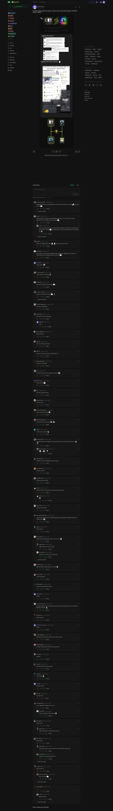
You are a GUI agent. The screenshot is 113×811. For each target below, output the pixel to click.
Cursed (95, 75)
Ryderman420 (39, 458)
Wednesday (94, 63)
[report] (76, 151)
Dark (10, 26)
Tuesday (88, 63)
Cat (100, 75)
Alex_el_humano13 (40, 603)
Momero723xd (39, 439)
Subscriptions (13, 53)
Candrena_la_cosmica (41, 625)
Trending (12, 45)
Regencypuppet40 (40, 361)
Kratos (99, 56)
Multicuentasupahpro (41, 410)
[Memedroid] (9, 2)
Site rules (86, 96)
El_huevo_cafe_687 (40, 202)
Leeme (38, 527)
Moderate (12, 60)
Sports (10, 15)
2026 (94, 49)
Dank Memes (89, 70)
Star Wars (88, 59)
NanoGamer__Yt (40, 721)
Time (77, 185)
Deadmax (38, 674)
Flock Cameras (98, 61)
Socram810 (39, 654)
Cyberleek (93, 56)
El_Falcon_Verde (40, 272)
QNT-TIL (38, 351)
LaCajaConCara (39, 400)
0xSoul (38, 429)
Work (100, 77)
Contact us (87, 94)
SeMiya (38, 341)
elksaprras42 (39, 505)
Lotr (99, 54)
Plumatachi (39, 251)
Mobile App (87, 92)
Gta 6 (87, 56)
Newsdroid (11, 13)
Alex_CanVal (39, 536)
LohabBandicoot (40, 478)
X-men (94, 59)
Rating (72, 185)
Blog (11, 70)
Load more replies (42, 211)
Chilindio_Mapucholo (41, 304)
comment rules (48, 197)
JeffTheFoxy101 (40, 564)
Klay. (37, 390)
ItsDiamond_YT (39, 584)
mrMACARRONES (40, 634)
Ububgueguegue (40, 644)
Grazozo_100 (39, 766)
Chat (11, 65)
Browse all (10, 39)
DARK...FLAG (39, 380)
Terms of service (88, 98)
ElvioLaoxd (39, 262)
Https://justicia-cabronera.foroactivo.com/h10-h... (56, 155)
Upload (19, 6)
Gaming (11, 18)
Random (12, 50)
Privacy (86, 100)
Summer (97, 51)
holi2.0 (38, 488)
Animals (11, 20)
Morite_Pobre (39, 574)
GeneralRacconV (40, 468)
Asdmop (38, 693)
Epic (10, 28)
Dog (96, 77)
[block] (79, 151)
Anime (10, 31)
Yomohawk (39, 282)
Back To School (89, 51)
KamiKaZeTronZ (40, 703)
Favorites (12, 57)
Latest (11, 43)
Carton (38, 216)
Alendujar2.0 (39, 594)
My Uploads (13, 62)
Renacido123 (39, 615)
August (99, 49)
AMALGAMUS (39, 786)
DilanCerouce (41, 6)
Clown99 (41, 322)
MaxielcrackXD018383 (41, 515)
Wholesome (12, 33)
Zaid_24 (38, 664)
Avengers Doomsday (90, 54)
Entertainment (12, 23)
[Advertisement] (94, 24)
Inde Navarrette (89, 61)
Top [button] (11, 48)
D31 (37, 371)
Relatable (11, 36)
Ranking (12, 67)
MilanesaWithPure (40, 331)
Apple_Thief (39, 314)
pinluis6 (38, 241)
